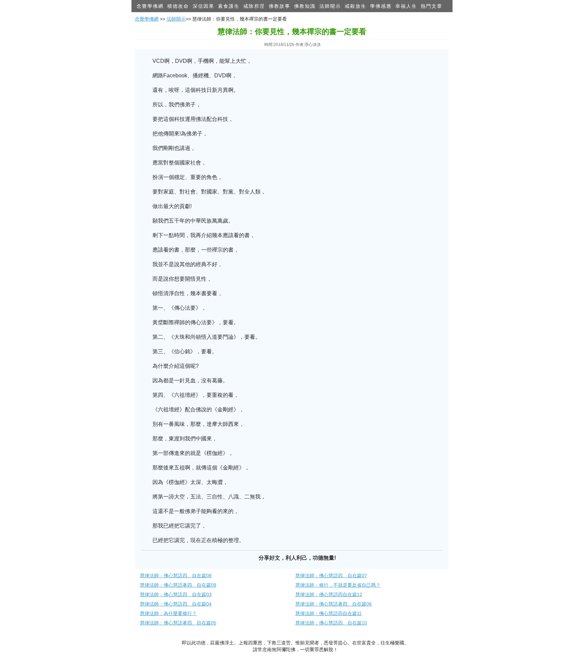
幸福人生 (406, 6)
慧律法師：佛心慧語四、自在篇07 (331, 575)
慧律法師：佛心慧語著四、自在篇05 (178, 623)
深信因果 (203, 6)
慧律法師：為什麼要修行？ (168, 613)
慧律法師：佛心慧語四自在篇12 (328, 594)
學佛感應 (381, 6)
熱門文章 (431, 6)
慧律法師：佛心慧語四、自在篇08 (176, 575)
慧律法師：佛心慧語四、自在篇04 (176, 604)
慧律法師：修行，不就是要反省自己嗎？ (338, 585)
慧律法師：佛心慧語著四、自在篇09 (178, 585)
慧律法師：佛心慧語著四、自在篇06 (333, 604)
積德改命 (178, 6)
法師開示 (330, 6)
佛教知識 (305, 6)
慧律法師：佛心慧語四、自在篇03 (176, 594)
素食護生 (229, 6)
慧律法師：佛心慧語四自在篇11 (328, 613)
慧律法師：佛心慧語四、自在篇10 (331, 623)
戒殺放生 (355, 6)
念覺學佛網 (150, 6)
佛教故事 (279, 6)
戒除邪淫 (254, 6)
